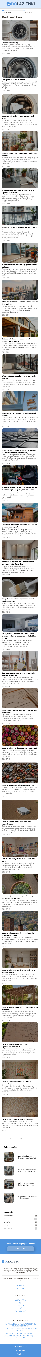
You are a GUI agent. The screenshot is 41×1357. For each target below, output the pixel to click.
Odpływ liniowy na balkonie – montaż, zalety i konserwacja (27, 1198)
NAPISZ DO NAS (20, 1248)
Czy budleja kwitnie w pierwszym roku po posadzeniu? (20, 1329)
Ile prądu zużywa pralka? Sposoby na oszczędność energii (20, 1325)
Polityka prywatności (20, 1346)
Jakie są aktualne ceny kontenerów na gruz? (18, 785)
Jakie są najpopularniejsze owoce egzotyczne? (19, 748)
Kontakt (20, 1288)
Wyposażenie (8, 1228)
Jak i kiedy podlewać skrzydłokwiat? (20, 1333)
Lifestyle (7, 1222)
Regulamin (20, 1354)
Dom (5, 1219)
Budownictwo (8, 1215)
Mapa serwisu (20, 1350)
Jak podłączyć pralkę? (10, 42)
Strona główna (7, 12)
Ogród (6, 1225)
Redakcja (20, 1285)
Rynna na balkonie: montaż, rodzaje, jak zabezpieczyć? (27, 1170)
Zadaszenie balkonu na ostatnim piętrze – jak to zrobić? (20, 1337)
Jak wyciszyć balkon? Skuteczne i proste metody (27, 1157)
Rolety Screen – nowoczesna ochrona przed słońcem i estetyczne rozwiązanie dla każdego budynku (19, 636)
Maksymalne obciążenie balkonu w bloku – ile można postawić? (26, 1184)
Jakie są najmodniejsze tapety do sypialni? (18, 1119)
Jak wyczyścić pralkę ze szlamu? (14, 80)
